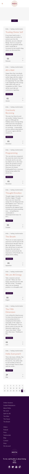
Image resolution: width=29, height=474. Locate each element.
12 (16, 388)
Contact (5, 440)
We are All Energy (14, 275)
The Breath (11, 237)
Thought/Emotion (14, 193)
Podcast (5, 430)
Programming (11, 153)
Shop (4, 443)
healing (12, 29)
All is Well (10, 70)
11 (13, 388)
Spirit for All (6, 413)
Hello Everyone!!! (13, 354)
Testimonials (7, 435)
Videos (5, 427)
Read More (9, 54)
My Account (7, 446)
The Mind (6, 416)
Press (5, 432)
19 (16, 390)
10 (10, 388)
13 (19, 388)
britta (7, 29)
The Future (6, 419)
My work (6, 411)
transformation (19, 29)
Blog (4, 438)
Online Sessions (8, 402)
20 (19, 390)
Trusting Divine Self (14, 32)
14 (22, 388)
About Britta (7, 408)
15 (4, 390)
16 (7, 390)
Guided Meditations (9, 405)
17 (10, 390)
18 (13, 390)
